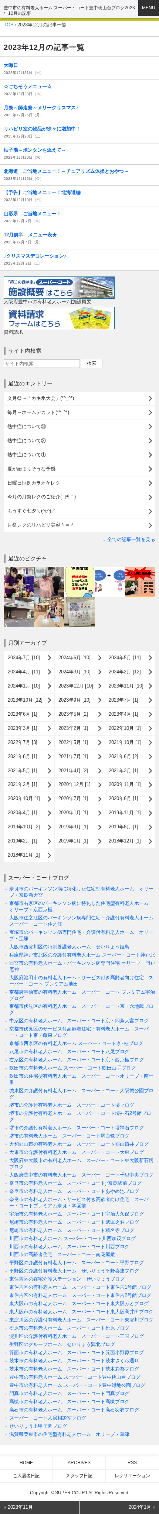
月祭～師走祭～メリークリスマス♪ (41, 107)
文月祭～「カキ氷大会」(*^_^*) (40, 398)
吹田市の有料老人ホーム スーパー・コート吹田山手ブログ (72, 1068)
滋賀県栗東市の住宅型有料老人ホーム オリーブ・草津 (69, 1434)
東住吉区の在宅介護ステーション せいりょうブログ (67, 1279)
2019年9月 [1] (73, 826)
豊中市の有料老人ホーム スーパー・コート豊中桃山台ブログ (75, 1377)
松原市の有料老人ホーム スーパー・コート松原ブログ (69, 1328)
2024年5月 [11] (125, 657)
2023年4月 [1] (123, 714)
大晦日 (11, 65)
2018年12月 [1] (125, 841)
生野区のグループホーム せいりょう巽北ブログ (62, 1344)
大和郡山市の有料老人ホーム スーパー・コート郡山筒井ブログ (79, 1144)
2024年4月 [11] (24, 671)
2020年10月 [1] (24, 798)
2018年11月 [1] (24, 855)
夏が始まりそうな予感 (31, 469)
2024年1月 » (142, 1507)
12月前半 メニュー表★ (30, 234)
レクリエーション (132, 1475)
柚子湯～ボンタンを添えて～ (35, 150)
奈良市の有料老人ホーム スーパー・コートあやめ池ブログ (74, 1191)
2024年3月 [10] (74, 671)
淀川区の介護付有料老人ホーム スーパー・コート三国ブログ (76, 1336)
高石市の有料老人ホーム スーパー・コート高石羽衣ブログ (74, 1410)
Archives (79, 1462)
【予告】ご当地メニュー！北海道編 (42, 192)
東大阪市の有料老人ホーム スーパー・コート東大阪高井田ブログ (81, 1311)
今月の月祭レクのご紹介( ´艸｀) (41, 496)
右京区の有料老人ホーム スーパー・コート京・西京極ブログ (76, 1059)
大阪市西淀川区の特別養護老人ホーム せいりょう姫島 (69, 947)
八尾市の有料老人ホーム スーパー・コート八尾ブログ (69, 1051)
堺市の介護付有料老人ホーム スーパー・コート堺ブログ (71, 1105)
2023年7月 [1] (123, 700)
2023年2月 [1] (73, 728)
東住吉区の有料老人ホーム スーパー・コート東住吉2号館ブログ (80, 1295)
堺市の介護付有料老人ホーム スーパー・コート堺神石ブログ (76, 1127)
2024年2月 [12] (125, 671)
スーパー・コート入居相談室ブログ (47, 1418)
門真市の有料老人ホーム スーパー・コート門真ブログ (69, 1393)
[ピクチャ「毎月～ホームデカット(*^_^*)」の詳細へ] (49, 569)
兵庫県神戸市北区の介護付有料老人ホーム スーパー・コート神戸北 (82, 955)
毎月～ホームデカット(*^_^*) (38, 412)
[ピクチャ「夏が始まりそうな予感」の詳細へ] (19, 600)
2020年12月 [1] (74, 784)
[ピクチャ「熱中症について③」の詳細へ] (79, 569)
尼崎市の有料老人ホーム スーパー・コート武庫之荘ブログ (74, 1222)
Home (26, 1462)
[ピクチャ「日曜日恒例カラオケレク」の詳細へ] (49, 600)
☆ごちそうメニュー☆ (28, 86)
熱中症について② (26, 440)
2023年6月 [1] (22, 714)
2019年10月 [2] (24, 826)
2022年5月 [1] (73, 742)
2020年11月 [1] (125, 784)
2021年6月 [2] (123, 756)
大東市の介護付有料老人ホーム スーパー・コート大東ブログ (76, 1152)
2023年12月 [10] (75, 686)
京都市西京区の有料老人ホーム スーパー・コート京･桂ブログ (76, 1043)
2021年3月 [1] (123, 770)
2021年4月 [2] (73, 770)
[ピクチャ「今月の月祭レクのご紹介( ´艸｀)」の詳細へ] (79, 600)
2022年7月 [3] (22, 742)
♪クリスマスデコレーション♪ (35, 256)
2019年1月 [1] (73, 841)
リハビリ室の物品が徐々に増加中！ (42, 129)
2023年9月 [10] (74, 700)
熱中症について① (26, 454)
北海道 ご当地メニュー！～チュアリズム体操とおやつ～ (66, 171)
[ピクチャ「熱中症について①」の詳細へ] (140, 569)
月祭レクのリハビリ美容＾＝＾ (41, 525)
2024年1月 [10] (24, 686)
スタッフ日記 (79, 1475)
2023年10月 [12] (25, 700)
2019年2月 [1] (22, 841)
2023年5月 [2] (73, 714)
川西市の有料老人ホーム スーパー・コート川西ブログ (69, 1246)
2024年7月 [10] (24, 657)
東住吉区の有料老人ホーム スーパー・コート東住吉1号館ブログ (80, 1287)
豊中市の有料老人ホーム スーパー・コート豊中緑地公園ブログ (77, 1385)
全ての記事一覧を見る (131, 539)
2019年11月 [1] (125, 812)
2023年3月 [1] (22, 728)
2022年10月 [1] (125, 728)
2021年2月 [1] (22, 784)
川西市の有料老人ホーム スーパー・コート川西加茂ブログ (72, 1238)
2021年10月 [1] (125, 742)
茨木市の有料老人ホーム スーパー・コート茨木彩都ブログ (74, 1369)
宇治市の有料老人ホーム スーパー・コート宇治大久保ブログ (76, 1214)
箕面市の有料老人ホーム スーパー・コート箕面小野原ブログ (76, 1352)
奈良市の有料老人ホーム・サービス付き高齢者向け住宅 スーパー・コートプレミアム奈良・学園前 (79, 1203)
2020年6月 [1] (123, 798)
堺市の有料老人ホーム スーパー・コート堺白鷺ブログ (69, 1136)
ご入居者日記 (26, 1475)
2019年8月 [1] (123, 826)
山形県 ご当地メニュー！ (32, 213)
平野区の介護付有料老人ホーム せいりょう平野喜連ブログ (74, 1271)
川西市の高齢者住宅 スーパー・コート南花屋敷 (62, 1254)
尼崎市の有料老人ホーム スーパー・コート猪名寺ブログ (71, 1230)
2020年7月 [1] (73, 798)
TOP (9, 25)
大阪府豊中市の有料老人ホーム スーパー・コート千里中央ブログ (81, 1175)
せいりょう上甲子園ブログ (38, 1426)
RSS (132, 1462)
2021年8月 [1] (22, 756)
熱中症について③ (26, 426)
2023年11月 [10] (126, 686)
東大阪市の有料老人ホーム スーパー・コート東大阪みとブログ (79, 1303)
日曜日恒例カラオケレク (33, 483)
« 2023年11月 (18, 1507)
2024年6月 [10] (74, 657)
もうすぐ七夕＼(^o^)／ (31, 511)
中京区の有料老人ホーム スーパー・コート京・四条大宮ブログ (79, 1020)
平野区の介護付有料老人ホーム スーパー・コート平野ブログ (76, 1262)
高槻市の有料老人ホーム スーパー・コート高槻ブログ (69, 1401)
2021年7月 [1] (73, 756)
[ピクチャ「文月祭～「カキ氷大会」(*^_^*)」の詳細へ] (19, 569)
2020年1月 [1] (73, 812)
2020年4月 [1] (22, 812)
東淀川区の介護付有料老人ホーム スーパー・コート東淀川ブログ (81, 1320)
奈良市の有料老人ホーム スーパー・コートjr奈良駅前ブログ (75, 1183)
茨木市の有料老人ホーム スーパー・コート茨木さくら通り (74, 1360)
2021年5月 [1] (22, 770)
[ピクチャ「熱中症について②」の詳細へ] (110, 569)
